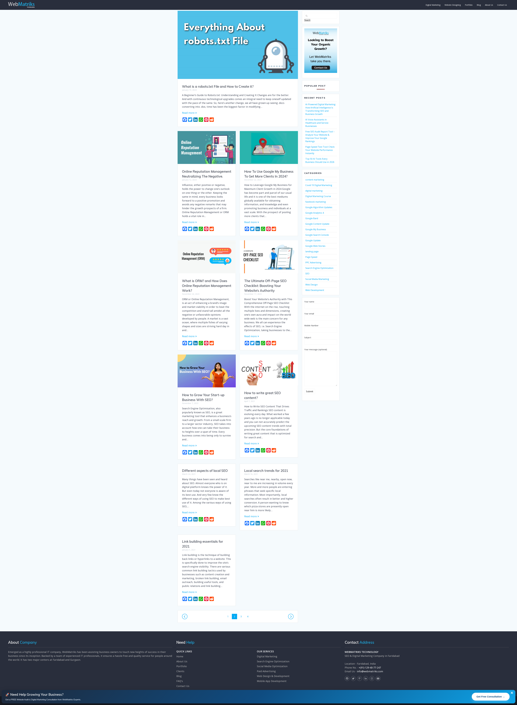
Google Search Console (317, 234)
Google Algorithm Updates (318, 207)
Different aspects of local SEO (205, 471)
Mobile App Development (272, 681)
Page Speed (311, 257)
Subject (307, 337)
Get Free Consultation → (490, 696)
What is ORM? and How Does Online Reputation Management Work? (206, 286)
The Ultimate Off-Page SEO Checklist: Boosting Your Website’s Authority (265, 286)
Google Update (313, 240)
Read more (188, 112)
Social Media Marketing (317, 279)
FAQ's (179, 681)
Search (307, 20)
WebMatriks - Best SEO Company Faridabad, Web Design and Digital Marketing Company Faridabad (21, 5)
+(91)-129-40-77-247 (370, 667)
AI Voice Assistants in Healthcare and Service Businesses (316, 123)
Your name (309, 301)
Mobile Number (311, 325)
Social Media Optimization (272, 666)
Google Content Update (317, 223)
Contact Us (502, 5)
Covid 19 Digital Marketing (318, 185)
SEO (307, 273)
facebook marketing (315, 201)
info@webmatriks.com (370, 671)
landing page (312, 251)
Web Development (314, 290)
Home (179, 656)
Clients (180, 671)
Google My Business (315, 229)
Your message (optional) (315, 349)
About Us (489, 5)
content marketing (314, 179)
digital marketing (314, 190)
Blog (479, 5)
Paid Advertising (266, 671)
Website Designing (453, 5)
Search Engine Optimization (319, 268)
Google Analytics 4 (314, 212)
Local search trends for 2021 (266, 471)
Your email (309, 313)
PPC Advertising (313, 262)
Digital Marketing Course (318, 196)
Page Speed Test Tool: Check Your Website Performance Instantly (320, 150)
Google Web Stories (315, 245)
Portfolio (469, 5)
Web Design (311, 284)
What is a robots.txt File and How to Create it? (218, 86)
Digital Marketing (433, 5)
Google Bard (311, 218)
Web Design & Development (273, 676)
